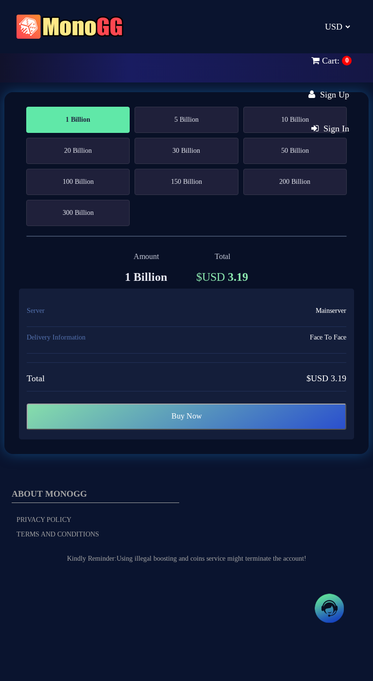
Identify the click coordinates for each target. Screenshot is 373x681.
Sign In (334, 128)
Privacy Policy (44, 519)
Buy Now (186, 416)
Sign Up (332, 94)
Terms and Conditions (58, 534)
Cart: (329, 60)
